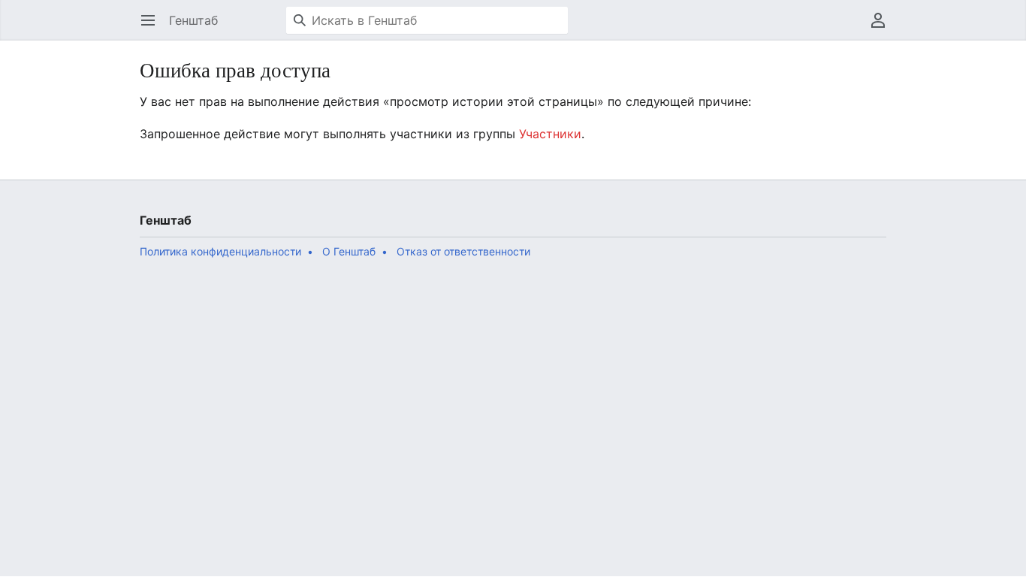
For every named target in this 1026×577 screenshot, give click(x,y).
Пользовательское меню (883, 27)
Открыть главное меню (152, 27)
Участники (550, 133)
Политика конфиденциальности (220, 251)
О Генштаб (349, 251)
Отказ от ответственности (463, 251)
